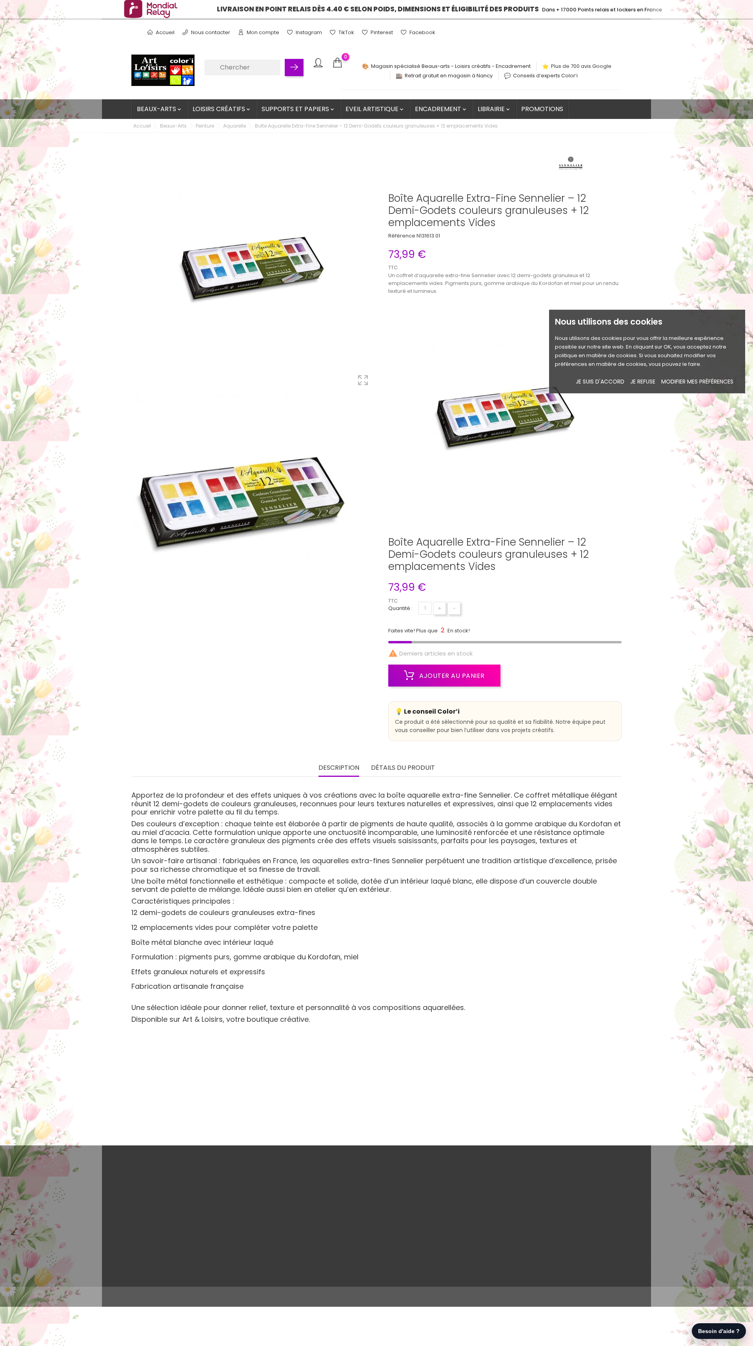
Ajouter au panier (451, 675)
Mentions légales (198, 1199)
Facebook (421, 32)
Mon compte (262, 32)
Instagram (308, 32)
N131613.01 (428, 235)
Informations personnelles (375, 1187)
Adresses (354, 1223)
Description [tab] (338, 768)
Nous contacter (210, 32)
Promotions (542, 108)
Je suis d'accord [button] (600, 381)
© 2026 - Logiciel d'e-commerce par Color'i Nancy (195, 1296)
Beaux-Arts (159, 108)
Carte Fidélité (193, 1236)
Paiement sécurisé (200, 1223)
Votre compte (366, 1170)
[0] (337, 63)
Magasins (188, 1272)
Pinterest (381, 32)
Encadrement (441, 108)
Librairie (494, 108)
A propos (188, 1211)
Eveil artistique (375, 108)
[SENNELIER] (571, 165)
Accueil (165, 32)
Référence (401, 235)
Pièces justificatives (367, 1236)
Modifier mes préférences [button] (697, 381)
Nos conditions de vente (207, 1187)
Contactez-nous (197, 1248)
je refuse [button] (642, 381)
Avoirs (350, 1211)
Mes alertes (357, 1248)
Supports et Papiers (298, 108)
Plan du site (191, 1260)
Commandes (359, 1199)
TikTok (345, 32)
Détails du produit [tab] (403, 768)
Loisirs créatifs (222, 108)
